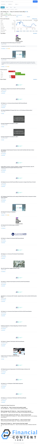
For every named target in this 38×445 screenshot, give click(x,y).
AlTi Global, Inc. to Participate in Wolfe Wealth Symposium (12, 383)
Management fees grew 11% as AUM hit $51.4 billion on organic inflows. (14, 46)
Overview (2, 9)
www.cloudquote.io (26, 435)
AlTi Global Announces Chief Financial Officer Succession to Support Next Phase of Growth (18, 182)
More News (35, 33)
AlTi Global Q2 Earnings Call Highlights (9, 58)
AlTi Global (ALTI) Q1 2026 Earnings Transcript (10, 225)
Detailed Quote (34, 18)
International (12, 9)
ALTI (26, 11)
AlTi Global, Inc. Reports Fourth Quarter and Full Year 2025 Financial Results (15, 281)
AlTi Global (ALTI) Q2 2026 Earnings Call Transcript (11, 42)
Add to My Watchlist (19, 15)
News (5, 9)
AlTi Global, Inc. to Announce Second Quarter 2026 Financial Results (14, 103)
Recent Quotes (3, 4)
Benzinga (3, 126)
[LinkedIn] (20, 440)
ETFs (10, 7)
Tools (14, 7)
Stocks (7, 7)
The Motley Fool (3, 48)
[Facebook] (18, 440)
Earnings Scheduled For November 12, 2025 (9, 123)
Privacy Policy (22, 437)
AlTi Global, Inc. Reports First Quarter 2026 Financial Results (12, 238)
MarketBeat (3, 66)
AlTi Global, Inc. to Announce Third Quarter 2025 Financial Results (13, 397)
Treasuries (16, 9)
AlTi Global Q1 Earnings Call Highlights (8, 211)
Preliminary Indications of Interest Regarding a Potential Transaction (14, 325)
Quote (6, 16)
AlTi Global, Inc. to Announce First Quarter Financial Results (12, 253)
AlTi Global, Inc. (4, 91)
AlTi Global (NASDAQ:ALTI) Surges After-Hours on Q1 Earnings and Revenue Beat (17, 110)
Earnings (9, 48)
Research (28, 16)
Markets (3, 7)
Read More (35, 79)
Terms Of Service (27, 437)
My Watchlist (10, 4)
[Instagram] (22, 440)
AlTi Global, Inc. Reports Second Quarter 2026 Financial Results (13, 88)
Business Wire (3, 107)
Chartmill (3, 113)
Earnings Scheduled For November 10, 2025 (10, 136)
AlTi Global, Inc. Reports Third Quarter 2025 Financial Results (12, 341)
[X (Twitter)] (15, 440)
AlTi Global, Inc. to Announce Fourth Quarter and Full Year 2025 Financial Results (16, 311)
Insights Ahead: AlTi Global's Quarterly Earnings (10, 355)
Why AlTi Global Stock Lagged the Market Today (10, 268)
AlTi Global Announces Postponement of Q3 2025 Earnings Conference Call (15, 369)
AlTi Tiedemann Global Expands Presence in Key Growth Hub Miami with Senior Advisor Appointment (17, 150)
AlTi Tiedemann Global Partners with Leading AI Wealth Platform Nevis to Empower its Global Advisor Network (18, 197)
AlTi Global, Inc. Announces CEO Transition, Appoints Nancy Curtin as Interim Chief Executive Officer (19, 296)
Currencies (8, 9)
